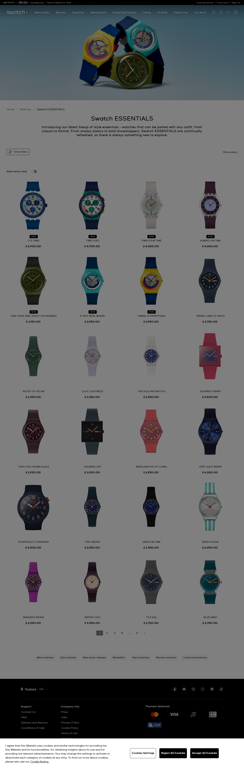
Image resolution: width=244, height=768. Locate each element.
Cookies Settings (143, 753)
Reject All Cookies (173, 753)
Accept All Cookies (204, 753)
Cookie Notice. (39, 761)
